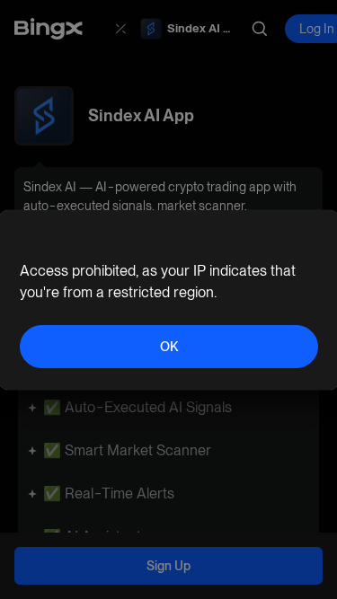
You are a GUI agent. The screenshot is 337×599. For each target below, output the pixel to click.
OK (169, 346)
